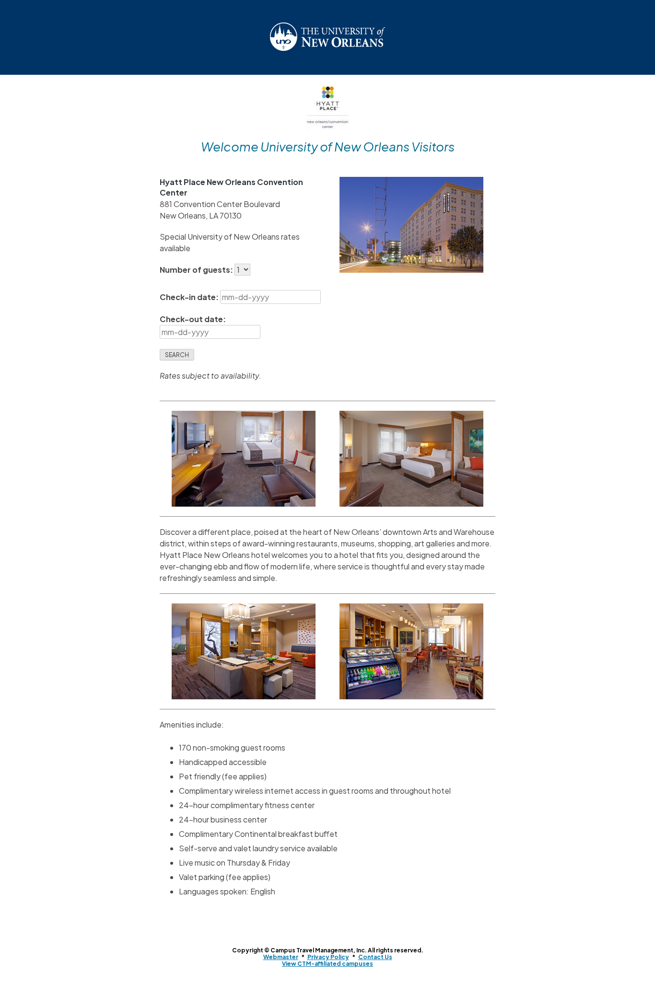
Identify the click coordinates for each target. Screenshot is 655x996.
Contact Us (375, 957)
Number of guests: (197, 270)
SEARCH (177, 355)
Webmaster (280, 957)
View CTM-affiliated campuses (327, 963)
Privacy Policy (328, 957)
